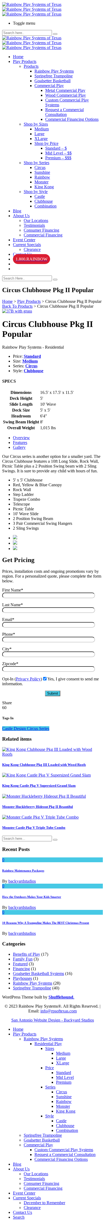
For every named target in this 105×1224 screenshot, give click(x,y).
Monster (41, 182)
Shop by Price (46, 143)
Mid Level (65, 1077)
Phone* (8, 634)
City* (7, 649)
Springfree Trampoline (53, 76)
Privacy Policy (28, 679)
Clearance (32, 249)
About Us (21, 215)
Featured (20, 964)
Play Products (24, 61)
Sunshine (42, 172)
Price (49, 1067)
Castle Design (14, 728)
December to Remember (44, 1202)
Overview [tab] (21, 437)
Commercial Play (49, 85)
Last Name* (12, 604)
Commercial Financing (43, 235)
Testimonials (34, 225)
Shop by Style (36, 191)
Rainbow (42, 177)
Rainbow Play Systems (54, 71)
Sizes (49, 1048)
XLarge (41, 138)
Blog (17, 211)
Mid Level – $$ (58, 153)
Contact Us (22, 1212)
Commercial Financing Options (72, 119)
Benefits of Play (26, 954)
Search (18, 1217)
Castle (39, 196)
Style (49, 1116)
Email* (8, 619)
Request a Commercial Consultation (64, 112)
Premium (63, 1082)
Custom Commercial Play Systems (63, 1149)
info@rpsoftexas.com (58, 1011)
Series (50, 1087)
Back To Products (17, 306)
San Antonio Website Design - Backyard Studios (52, 1020)
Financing (21, 968)
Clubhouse (43, 201)
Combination (45, 206)
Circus (40, 167)
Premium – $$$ (58, 158)
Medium (41, 129)
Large (39, 133)
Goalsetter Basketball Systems (38, 973)
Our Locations (36, 220)
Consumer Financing (41, 230)
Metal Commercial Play (65, 90)
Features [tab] (20, 442)
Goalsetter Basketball (52, 80)
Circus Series (38, 728)
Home (18, 56)
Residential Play (48, 1043)
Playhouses (22, 978)
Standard (32, 356)
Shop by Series (36, 162)
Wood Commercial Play (65, 95)
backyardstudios (22, 881)
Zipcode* (10, 663)
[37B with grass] (17, 311)
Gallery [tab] (19, 447)
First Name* (12, 590)
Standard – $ (56, 148)
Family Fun (23, 959)
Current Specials (27, 244)
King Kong (44, 186)
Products (31, 66)
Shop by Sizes (36, 124)
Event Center (24, 240)
